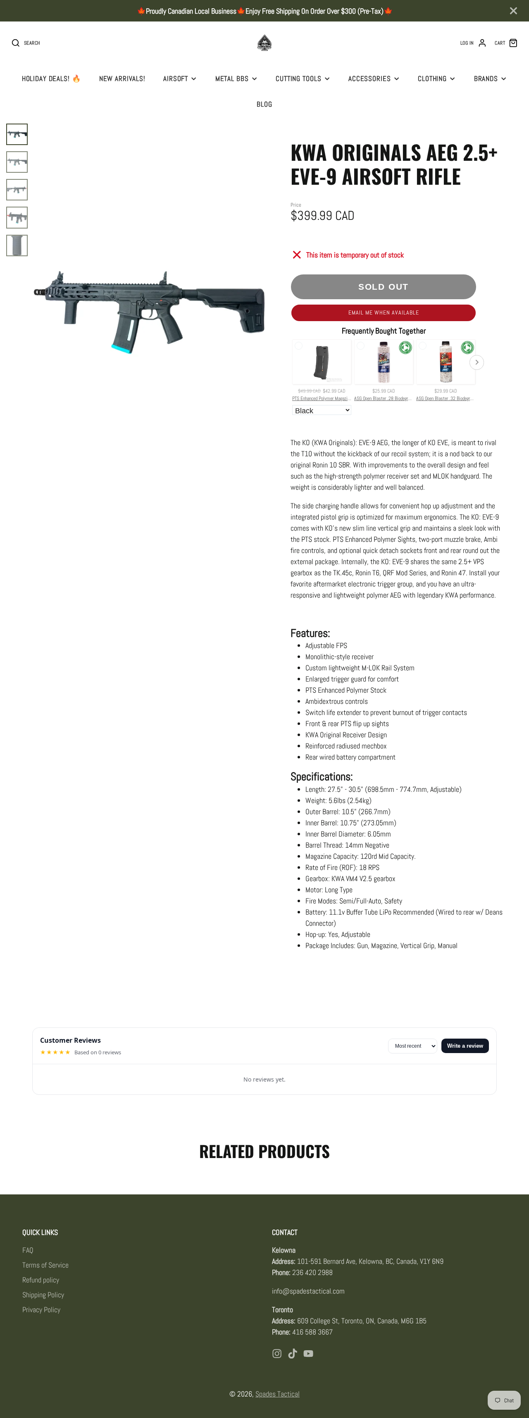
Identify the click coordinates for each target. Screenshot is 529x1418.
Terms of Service (45, 1265)
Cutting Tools (298, 78)
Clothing (432, 78)
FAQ (27, 1250)
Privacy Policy (41, 1309)
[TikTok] (293, 1353)
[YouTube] (308, 1353)
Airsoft (175, 78)
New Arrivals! (122, 78)
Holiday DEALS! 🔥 (51, 78)
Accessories (369, 78)
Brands (486, 78)
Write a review (465, 1046)
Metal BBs (232, 78)
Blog (264, 104)
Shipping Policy (43, 1294)
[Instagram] (277, 1353)
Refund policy (40, 1280)
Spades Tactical (277, 1394)
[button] (384, 313)
